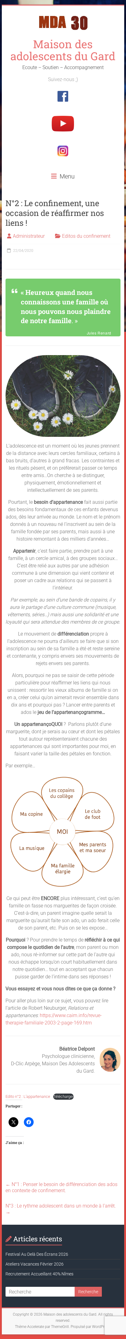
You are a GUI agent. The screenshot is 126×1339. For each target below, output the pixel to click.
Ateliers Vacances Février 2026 (35, 1264)
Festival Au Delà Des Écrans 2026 (37, 1254)
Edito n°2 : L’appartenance (28, 1096)
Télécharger (63, 1096)
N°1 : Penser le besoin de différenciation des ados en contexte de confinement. (61, 1187)
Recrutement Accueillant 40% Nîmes (39, 1273)
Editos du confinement (86, 236)
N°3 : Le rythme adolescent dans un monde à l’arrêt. (61, 1209)
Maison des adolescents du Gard (62, 50)
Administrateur (29, 236)
